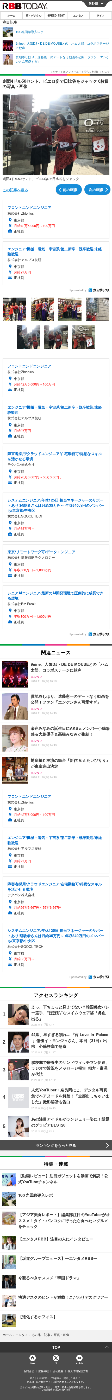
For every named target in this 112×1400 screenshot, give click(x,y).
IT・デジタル (33, 15)
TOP (56, 1347)
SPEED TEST (56, 15)
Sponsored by (78, 290)
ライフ (100, 15)
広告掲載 (43, 1371)
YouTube (79, 1363)
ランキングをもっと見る (56, 1145)
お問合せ (29, 1371)
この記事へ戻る (15, 190)
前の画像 (70, 189)
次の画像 (96, 189)
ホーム (11, 15)
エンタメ (78, 15)
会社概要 (58, 1371)
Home (32, 1363)
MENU (93, 3)
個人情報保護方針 (77, 1371)
